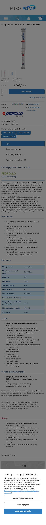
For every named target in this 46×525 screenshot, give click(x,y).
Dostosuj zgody (23, 505)
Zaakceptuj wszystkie (23, 511)
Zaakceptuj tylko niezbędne (23, 498)
